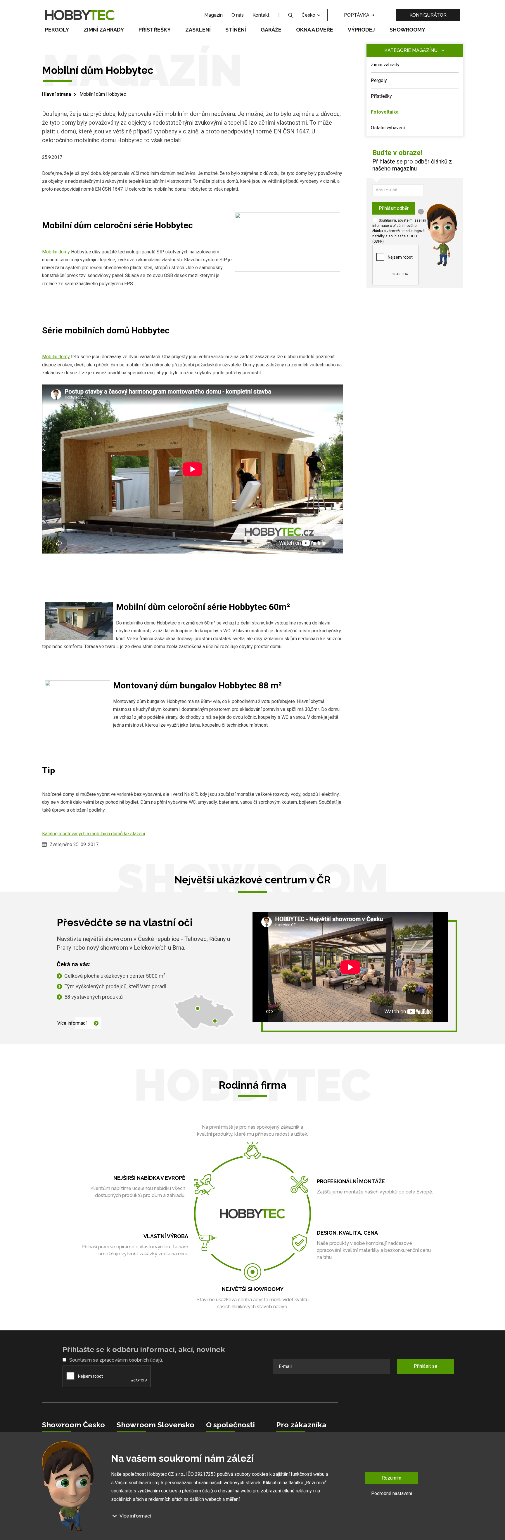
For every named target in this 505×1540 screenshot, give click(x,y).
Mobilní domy (56, 252)
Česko (309, 15)
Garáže (271, 30)
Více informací (72, 1023)
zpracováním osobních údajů (130, 1360)
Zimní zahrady (104, 30)
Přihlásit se (425, 1366)
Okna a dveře (314, 30)
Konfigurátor (428, 15)
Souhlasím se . (116, 1360)
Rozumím (391, 1478)
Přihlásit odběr (394, 208)
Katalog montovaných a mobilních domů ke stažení (93, 833)
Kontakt (260, 15)
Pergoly (57, 30)
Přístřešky (155, 30)
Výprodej (361, 30)
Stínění (235, 30)
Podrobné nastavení (391, 1493)
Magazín (213, 15)
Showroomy (407, 30)
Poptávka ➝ (359, 15)
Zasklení (198, 30)
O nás (237, 15)
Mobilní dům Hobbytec (102, 94)
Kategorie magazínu (410, 50)
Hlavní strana (56, 94)
